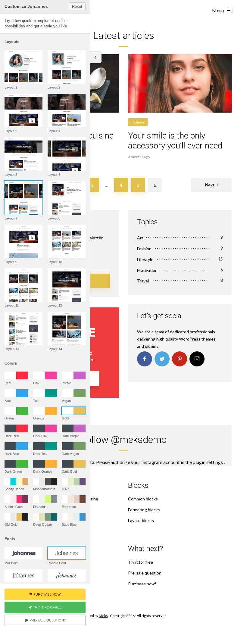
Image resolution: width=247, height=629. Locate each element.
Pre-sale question (144, 572)
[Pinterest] (179, 358)
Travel (143, 280)
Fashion (138, 122)
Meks (103, 615)
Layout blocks (141, 520)
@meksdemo (139, 439)
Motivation (147, 270)
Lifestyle (145, 259)
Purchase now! (142, 583)
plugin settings (208, 462)
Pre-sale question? (48, 620)
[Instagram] (197, 358)
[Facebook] (144, 358)
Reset (77, 6)
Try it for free (140, 562)
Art (140, 237)
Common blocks (143, 498)
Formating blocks (144, 509)
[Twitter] (162, 358)
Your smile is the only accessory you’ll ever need (175, 141)
